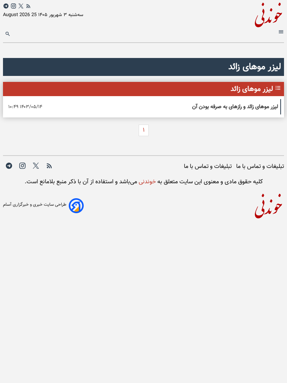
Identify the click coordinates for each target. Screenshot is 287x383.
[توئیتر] (21, 6)
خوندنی (146, 182)
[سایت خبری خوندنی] (214, 13)
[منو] (280, 33)
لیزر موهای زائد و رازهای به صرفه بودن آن (235, 106)
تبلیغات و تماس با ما (260, 166)
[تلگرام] (6, 6)
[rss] (28, 6)
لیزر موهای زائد (252, 89)
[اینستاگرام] (13, 6)
